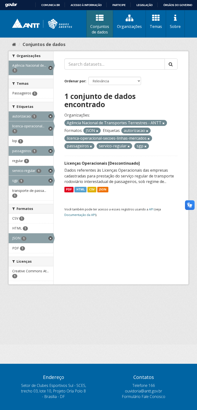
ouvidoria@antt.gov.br (143, 391)
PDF (69, 189)
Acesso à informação (86, 5)
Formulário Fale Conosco (143, 396)
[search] (171, 64)
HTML (80, 189)
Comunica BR (50, 5)
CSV (92, 189)
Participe (119, 5)
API (151, 209)
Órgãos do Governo (177, 5)
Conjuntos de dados (99, 29)
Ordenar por (74, 81)
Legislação (144, 5)
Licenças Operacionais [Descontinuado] (102, 163)
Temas (156, 26)
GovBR (11, 5)
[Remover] (163, 123)
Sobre (175, 26)
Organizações (129, 26)
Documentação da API (80, 215)
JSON (102, 189)
